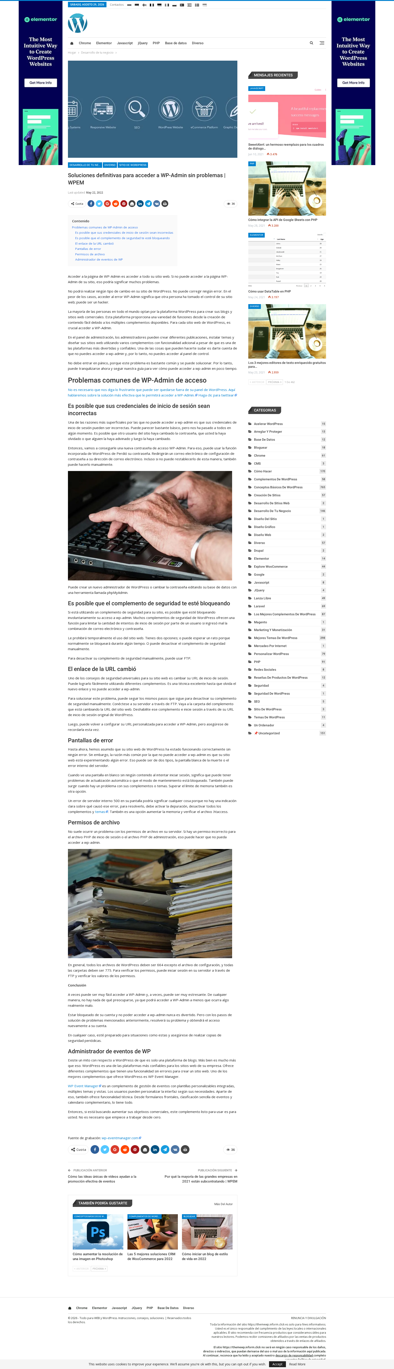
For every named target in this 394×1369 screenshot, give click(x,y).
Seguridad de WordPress (272, 693)
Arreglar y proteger (268, 431)
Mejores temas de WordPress (275, 638)
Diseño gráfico (264, 527)
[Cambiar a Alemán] (159, 4)
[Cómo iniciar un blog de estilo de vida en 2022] (207, 1232)
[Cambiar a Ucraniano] (204, 4)
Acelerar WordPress (268, 424)
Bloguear (189, 1216)
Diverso (198, 43)
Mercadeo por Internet (270, 646)
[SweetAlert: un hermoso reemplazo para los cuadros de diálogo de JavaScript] (287, 113)
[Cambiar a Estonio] (137, 4)
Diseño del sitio (265, 519)
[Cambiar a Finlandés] (144, 4)
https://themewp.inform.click (266, 1324)
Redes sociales (265, 669)
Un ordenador (264, 725)
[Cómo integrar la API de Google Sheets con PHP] (287, 188)
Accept (277, 1364)
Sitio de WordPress (132, 165)
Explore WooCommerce (271, 566)
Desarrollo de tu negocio (86, 165)
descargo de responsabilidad (294, 1355)
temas (100, 811)
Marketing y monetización (273, 630)
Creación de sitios (267, 495)
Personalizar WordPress (271, 654)
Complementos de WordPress (145, 1216)
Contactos (117, 5)
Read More (297, 1364)
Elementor (104, 43)
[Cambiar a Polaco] (174, 4)
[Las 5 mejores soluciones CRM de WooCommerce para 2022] (152, 1232)
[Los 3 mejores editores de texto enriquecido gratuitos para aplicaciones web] (287, 331)
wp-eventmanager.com (120, 1138)
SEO (257, 701)
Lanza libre (262, 598)
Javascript (125, 43)
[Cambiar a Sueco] (197, 4)
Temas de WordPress (269, 717)
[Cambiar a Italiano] (167, 4)
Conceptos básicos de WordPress (90, 1216)
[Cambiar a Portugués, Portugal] (182, 4)
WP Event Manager (83, 1086)
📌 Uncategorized (267, 733)
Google (259, 574)
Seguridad (261, 685)
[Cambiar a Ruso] (129, 4)
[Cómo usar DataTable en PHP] (287, 260)
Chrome (85, 43)
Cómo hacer (263, 471)
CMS (257, 463)
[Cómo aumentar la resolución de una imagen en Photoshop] (98, 1232)
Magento (260, 622)
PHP (156, 43)
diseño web (262, 535)
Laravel (259, 606)
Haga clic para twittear (216, 395)
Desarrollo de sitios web (272, 503)
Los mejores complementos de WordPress (285, 614)
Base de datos (176, 43)
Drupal (259, 550)
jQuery (143, 43)
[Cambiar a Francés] (152, 4)
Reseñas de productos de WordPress (281, 677)
